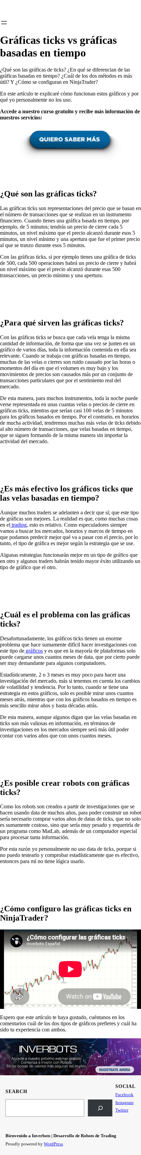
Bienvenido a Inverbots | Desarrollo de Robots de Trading (60, 1135)
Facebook (124, 1094)
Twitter (121, 1110)
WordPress (53, 1143)
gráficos (33, 651)
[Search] (100, 1108)
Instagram (124, 1102)
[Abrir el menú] (4, 22)
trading (18, 525)
